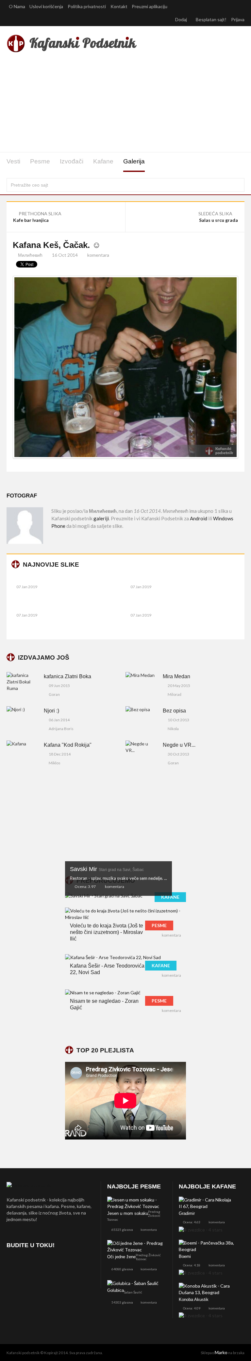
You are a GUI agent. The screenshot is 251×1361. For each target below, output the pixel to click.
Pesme (40, 161)
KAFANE (170, 897)
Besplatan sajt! (211, 19)
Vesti (13, 161)
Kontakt (118, 6)
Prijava (237, 19)
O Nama (17, 6)
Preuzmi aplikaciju (150, 6)
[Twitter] (30, 1264)
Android (198, 518)
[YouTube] (47, 1264)
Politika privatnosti (87, 6)
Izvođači (71, 161)
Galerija (134, 161)
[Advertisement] (125, 103)
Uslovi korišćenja (46, 6)
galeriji (101, 518)
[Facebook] (13, 1264)
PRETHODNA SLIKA (39, 213)
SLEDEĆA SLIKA (215, 213)
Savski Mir (107, 869)
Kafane (103, 161)
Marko (221, 1352)
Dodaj (181, 19)
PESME (159, 925)
